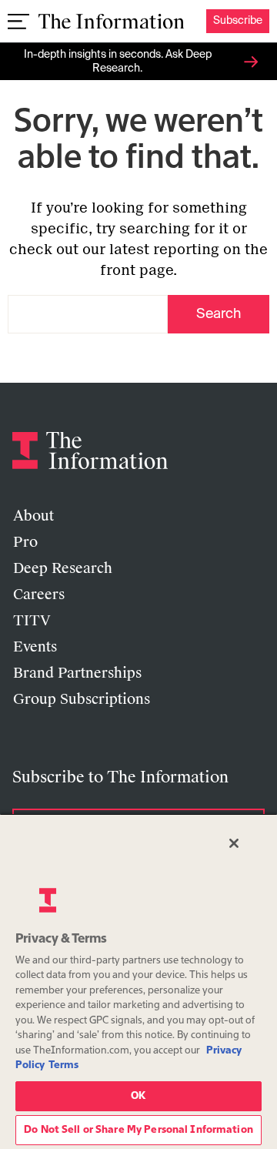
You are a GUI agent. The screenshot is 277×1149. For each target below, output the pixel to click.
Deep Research (62, 568)
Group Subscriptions (81, 699)
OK (138, 1096)
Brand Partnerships (77, 673)
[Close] (234, 843)
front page (136, 270)
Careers (39, 594)
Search (218, 314)
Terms (63, 1065)
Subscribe (237, 20)
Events (35, 647)
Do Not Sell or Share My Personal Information (138, 1130)
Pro (25, 542)
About (33, 516)
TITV (32, 620)
